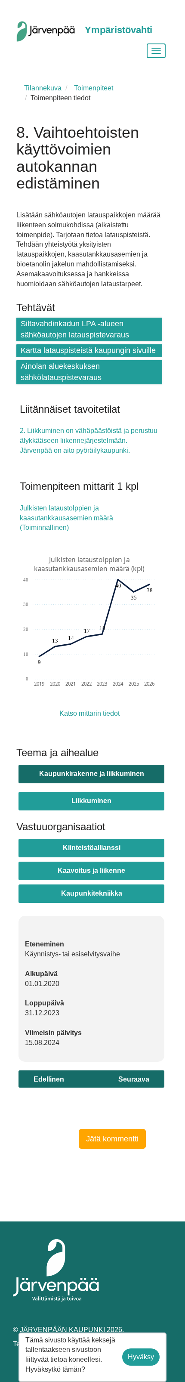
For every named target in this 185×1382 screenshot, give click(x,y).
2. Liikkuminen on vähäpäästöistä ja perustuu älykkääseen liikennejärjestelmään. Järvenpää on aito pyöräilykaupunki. (88, 440)
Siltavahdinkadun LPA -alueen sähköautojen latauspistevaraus (75, 329)
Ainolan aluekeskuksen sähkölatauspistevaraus (61, 372)
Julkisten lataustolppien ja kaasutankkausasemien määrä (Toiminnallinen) (66, 518)
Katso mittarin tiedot (89, 713)
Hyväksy (141, 1356)
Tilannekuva (43, 88)
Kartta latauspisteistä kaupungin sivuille (88, 350)
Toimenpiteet (93, 88)
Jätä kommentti (112, 1139)
